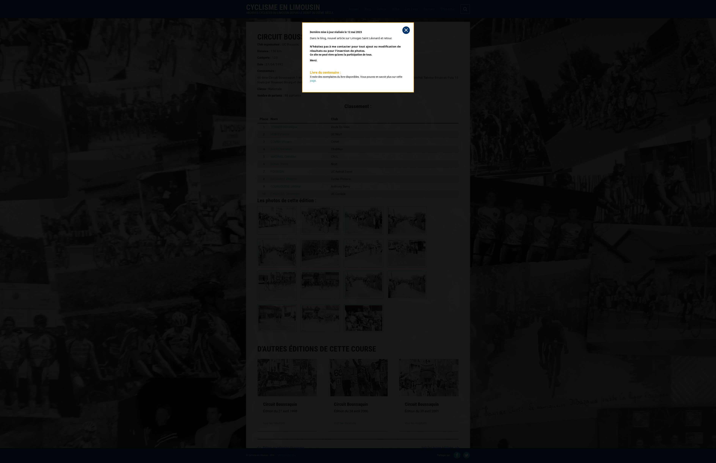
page (313, 80)
